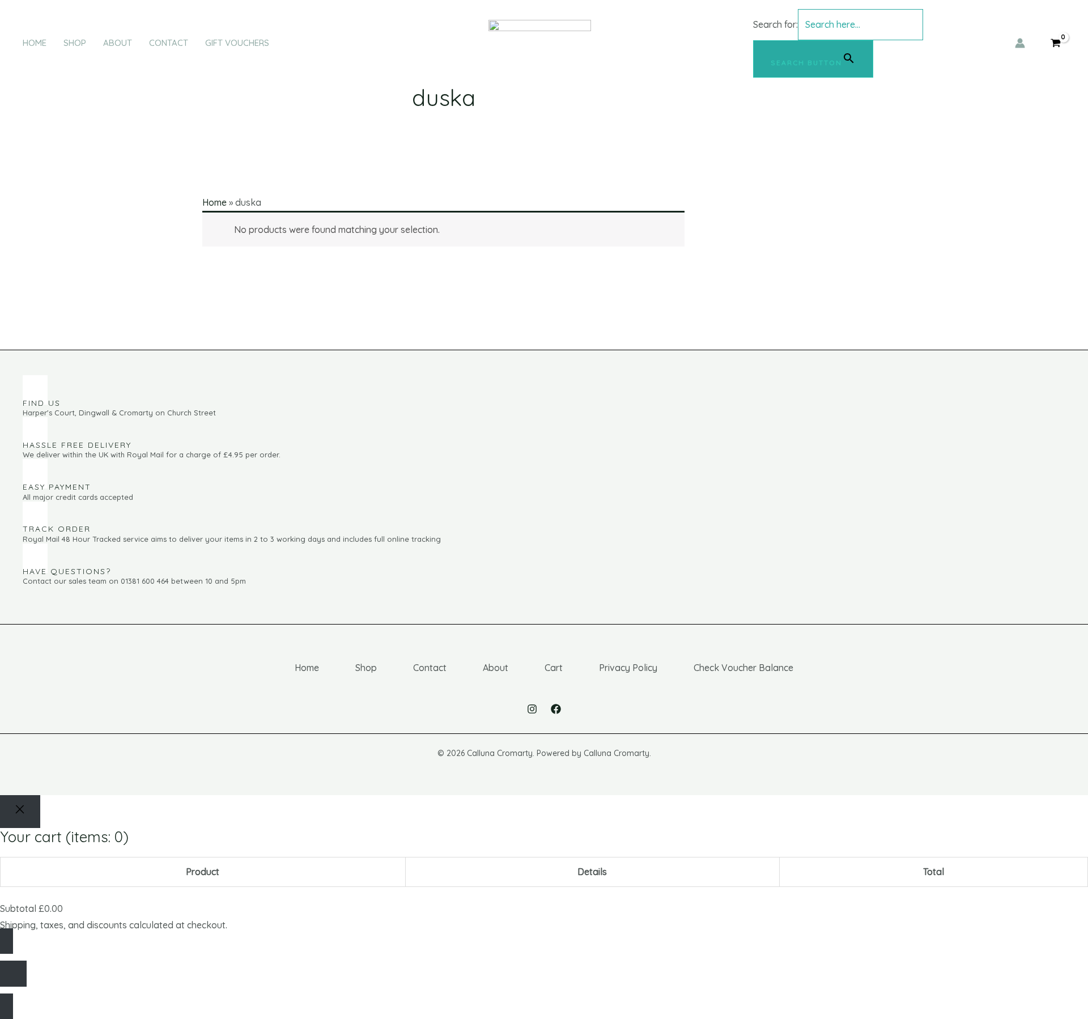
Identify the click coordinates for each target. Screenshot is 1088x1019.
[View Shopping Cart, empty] (1055, 43)
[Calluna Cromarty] (539, 42)
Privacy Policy (628, 667)
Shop (74, 42)
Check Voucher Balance (743, 667)
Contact (168, 42)
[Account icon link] (1020, 43)
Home (34, 42)
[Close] (20, 811)
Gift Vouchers (237, 42)
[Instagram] (532, 709)
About (117, 42)
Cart (554, 667)
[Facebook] (556, 709)
